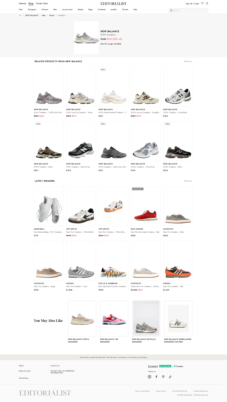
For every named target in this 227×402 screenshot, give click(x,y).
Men (55, 9)
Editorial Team (25, 371)
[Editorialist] (114, 5)
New (21, 9)
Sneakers (61, 15)
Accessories (67, 9)
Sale (135, 9)
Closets (125, 9)
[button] (48, 86)
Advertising (23, 378)
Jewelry (114, 9)
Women (45, 9)
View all (188, 61)
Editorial (22, 3)
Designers (32, 9)
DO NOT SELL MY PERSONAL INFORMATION (63, 372)
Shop (31, 3)
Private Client (42, 3)
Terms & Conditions (142, 391)
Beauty (80, 9)
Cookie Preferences (200, 391)
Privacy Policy (161, 391)
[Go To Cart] (207, 3)
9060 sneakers (108, 34)
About (21, 365)
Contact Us (55, 365)
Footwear (102, 9)
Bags (91, 9)
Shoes (51, 15)
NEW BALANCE (31, 15)
